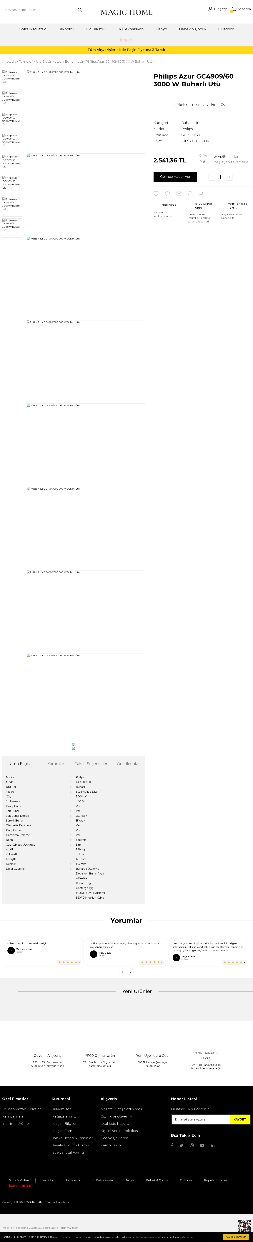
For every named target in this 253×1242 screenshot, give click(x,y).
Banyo (129, 1180)
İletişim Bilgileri (64, 1124)
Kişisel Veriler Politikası (120, 1131)
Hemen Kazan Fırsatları (22, 1109)
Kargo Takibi (111, 1145)
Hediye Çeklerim (114, 1138)
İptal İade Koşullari (116, 1124)
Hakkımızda (61, 1109)
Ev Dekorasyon (102, 1180)
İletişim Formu (63, 1131)
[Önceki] (122, 971)
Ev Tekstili (73, 1180)
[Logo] (126, 12)
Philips (187, 129)
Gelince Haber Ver (175, 177)
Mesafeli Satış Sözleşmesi (122, 1109)
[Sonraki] (130, 971)
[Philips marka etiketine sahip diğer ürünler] (163, 104)
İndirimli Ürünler (16, 1124)
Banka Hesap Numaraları (72, 1138)
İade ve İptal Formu (67, 1152)
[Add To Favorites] (156, 193)
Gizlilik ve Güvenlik (116, 1116)
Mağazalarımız (63, 1116)
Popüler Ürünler (215, 1180)
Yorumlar (56, 764)
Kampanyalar (13, 1116)
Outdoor (186, 1180)
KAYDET (240, 1119)
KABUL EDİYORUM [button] (236, 1237)
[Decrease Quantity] (212, 177)
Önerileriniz (127, 764)
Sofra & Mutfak (19, 1180)
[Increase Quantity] (229, 177)
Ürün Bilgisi (20, 764)
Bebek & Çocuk (157, 1180)
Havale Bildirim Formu (70, 1145)
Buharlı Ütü (191, 123)
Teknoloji (47, 1180)
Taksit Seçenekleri (91, 764)
